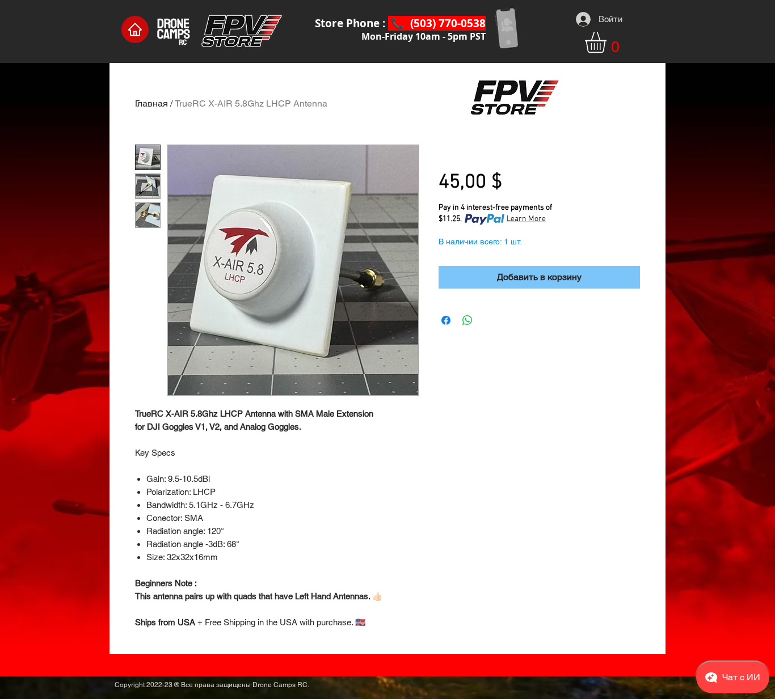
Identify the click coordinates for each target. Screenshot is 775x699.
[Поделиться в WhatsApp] (467, 320)
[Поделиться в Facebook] (446, 320)
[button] (608, 42)
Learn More (526, 219)
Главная (151, 103)
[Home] (135, 29)
